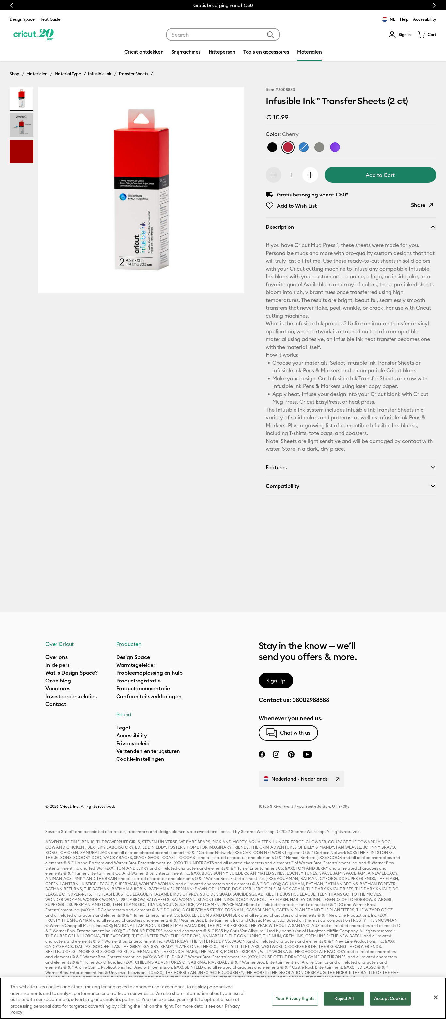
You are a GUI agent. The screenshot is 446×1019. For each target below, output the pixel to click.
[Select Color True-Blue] (303, 147)
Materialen (36, 73)
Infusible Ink (99, 73)
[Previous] (52, 191)
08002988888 (310, 700)
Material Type (68, 73)
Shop (14, 73)
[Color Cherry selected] (288, 147)
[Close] (435, 997)
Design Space (22, 19)
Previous (12, 5)
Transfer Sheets (133, 73)
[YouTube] (307, 754)
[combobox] (223, 34)
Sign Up (275, 680)
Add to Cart (380, 175)
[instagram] (276, 754)
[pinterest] (291, 754)
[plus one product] (310, 175)
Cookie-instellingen (140, 759)
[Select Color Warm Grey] (319, 147)
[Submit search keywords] (270, 34)
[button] (399, 35)
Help (404, 19)
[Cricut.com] (33, 34)
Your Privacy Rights (295, 998)
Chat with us (295, 732)
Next (434, 5)
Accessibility (424, 19)
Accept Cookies (390, 998)
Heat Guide (50, 19)
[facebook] (262, 754)
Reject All (343, 998)
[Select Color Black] (272, 147)
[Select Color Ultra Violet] (335, 147)
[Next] (229, 191)
